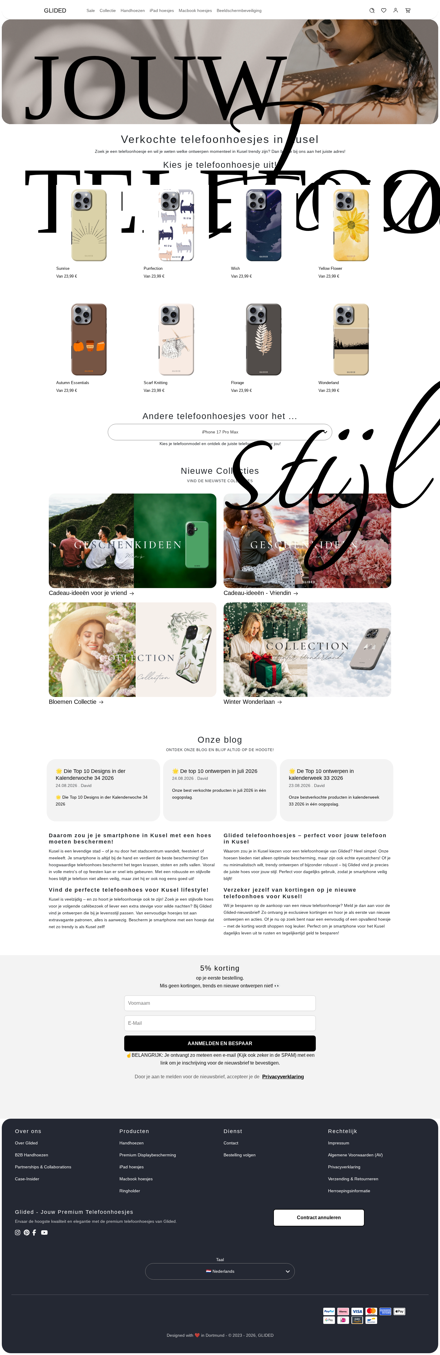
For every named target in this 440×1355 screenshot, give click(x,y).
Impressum (338, 1143)
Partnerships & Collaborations (43, 1166)
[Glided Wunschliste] (372, 12)
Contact (231, 1143)
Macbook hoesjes (195, 10)
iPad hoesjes (162, 10)
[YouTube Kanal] (44, 1233)
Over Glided (26, 1143)
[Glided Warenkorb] (408, 12)
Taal (220, 1259)
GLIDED (55, 10)
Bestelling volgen (240, 1154)
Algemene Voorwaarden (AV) (355, 1154)
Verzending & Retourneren (353, 1178)
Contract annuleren (319, 1217)
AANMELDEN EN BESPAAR (220, 1043)
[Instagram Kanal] (18, 1233)
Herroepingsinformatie (349, 1190)
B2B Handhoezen (31, 1154)
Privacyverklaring (283, 1077)
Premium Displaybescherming (147, 1154)
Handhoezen (133, 10)
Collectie (108, 10)
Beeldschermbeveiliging (239, 10)
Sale (91, 10)
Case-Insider (27, 1178)
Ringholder (129, 1190)
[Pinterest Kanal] (27, 1233)
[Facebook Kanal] (36, 1233)
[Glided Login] (396, 12)
